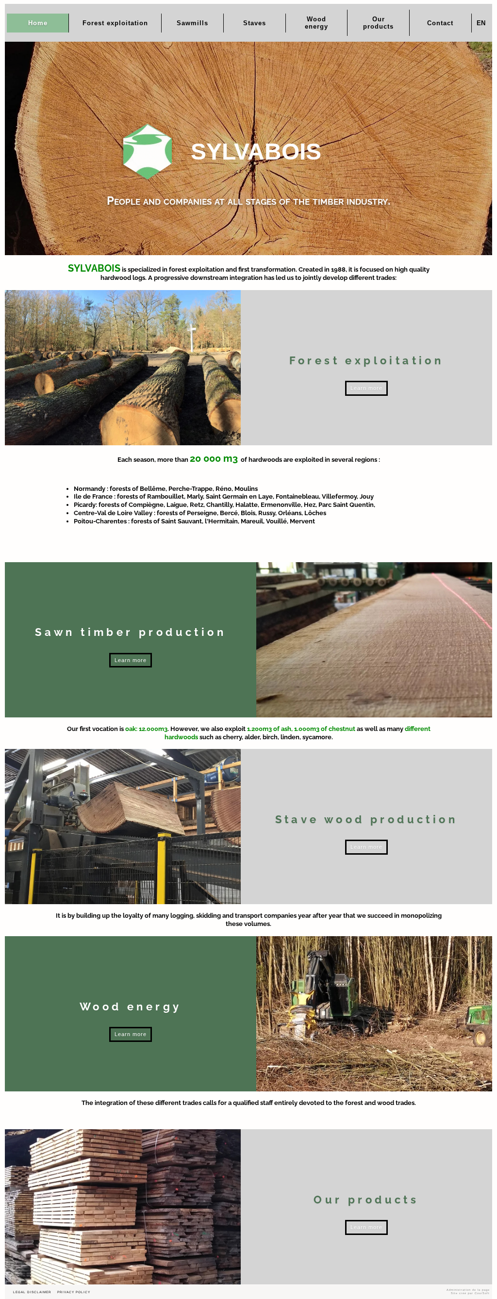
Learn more (366, 388)
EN (481, 23)
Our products (378, 23)
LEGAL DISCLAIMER (32, 1292)
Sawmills (192, 23)
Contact (440, 23)
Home (38, 23)
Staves (254, 23)
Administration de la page (468, 1289)
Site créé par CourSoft (470, 1293)
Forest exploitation (115, 23)
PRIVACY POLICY (73, 1292)
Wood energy (316, 23)
